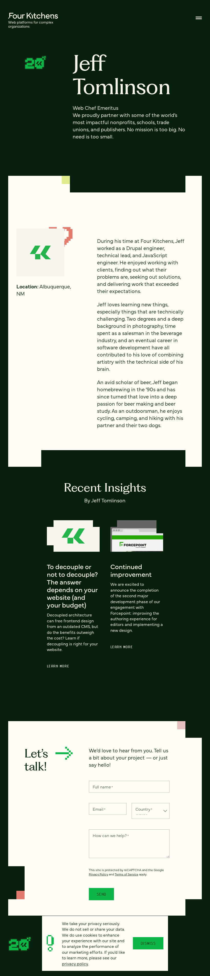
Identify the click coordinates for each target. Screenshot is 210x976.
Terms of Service (126, 874)
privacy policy (75, 963)
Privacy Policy (98, 874)
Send (101, 894)
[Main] (199, 18)
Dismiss (148, 943)
